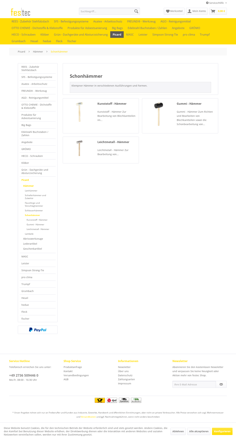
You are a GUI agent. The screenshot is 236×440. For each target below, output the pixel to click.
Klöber (25, 162)
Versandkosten (88, 416)
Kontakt (68, 371)
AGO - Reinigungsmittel (35, 97)
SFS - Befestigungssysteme (36, 77)
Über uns (123, 371)
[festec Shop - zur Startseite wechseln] (20, 12)
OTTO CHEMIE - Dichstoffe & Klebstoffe (36, 106)
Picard (25, 180)
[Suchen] (136, 11)
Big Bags (26, 125)
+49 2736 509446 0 (23, 375)
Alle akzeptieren (199, 431)
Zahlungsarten (126, 379)
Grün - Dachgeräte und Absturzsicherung (34, 171)
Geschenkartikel (32, 248)
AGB (66, 379)
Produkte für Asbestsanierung (31, 116)
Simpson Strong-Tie (32, 270)
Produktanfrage (73, 367)
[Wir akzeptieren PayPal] (38, 330)
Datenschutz (125, 375)
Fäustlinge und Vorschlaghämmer (34, 204)
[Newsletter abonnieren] (221, 384)
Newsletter (124, 367)
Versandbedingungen (76, 375)
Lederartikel (30, 243)
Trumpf (25, 284)
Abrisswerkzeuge (33, 238)
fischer (25, 318)
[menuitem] (109, 11)
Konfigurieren (222, 431)
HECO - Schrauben (32, 156)
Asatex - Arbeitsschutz (34, 84)
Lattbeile (29, 233)
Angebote (26, 142)
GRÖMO (26, 149)
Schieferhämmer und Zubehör (35, 197)
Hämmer (28, 185)
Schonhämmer (32, 215)
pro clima (26, 277)
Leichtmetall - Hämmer (38, 229)
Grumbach (27, 291)
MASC (24, 256)
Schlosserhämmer (34, 210)
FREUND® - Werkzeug (34, 90)
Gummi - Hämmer (35, 224)
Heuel (24, 298)
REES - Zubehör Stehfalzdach (30, 68)
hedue (25, 304)
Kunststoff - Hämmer (37, 219)
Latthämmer (31, 190)
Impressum (124, 383)
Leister (25, 263)
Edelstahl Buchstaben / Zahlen (34, 133)
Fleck (24, 311)
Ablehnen (178, 431)
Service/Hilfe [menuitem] (216, 2)
